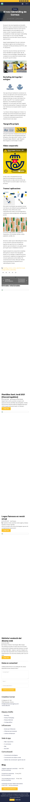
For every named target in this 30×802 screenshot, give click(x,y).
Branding (6, 715)
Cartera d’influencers (9, 733)
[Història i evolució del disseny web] (15, 585)
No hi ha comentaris (6, 770)
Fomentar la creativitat (8, 773)
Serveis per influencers (9, 729)
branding (5, 268)
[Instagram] (20, 1)
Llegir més (18, 799)
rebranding (13, 269)
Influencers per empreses (10, 731)
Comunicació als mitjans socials (12, 757)
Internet (10, 644)
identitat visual (21, 268)
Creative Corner (7, 522)
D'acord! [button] (12, 799)
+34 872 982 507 (6, 705)
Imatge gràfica (8, 722)
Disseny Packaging (9, 717)
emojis (8, 524)
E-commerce (7, 744)
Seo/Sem (6, 748)
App (5, 746)
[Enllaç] (2, 4)
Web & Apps (22, 644)
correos (10, 268)
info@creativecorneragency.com (10, 703)
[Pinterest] (27, 1)
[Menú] (22, 4)
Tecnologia (15, 644)
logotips (12, 524)
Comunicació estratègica (11, 755)
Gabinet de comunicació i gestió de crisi (14, 759)
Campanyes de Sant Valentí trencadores (12, 783)
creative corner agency (18, 522)
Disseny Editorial (8, 720)
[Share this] (6, 273)
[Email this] (3, 273)
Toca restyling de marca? (8, 778)
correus (14, 268)
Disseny (14, 399)
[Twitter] (24, 1)
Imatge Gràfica (6, 269)
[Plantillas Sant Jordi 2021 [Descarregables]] (15, 341)
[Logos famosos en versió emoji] (15, 463)
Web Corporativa (8, 741)
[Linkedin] (26, 1)
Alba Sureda (20, 18)
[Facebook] (22, 1)
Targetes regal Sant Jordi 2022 (10, 768)
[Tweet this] (9, 273)
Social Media (19, 399)
